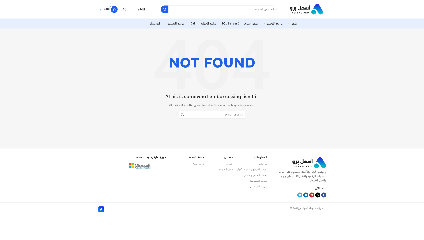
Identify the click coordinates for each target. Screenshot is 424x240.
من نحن (263, 163)
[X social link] (317, 195)
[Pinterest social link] (311, 195)
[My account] (124, 9)
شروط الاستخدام (258, 186)
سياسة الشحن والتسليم (255, 175)
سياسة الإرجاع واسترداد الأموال (251, 169)
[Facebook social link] (323, 195)
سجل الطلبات (226, 169)
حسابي (229, 163)
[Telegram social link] (299, 195)
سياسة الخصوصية (258, 180)
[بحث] (164, 9)
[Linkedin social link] (305, 195)
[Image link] (309, 162)
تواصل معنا (198, 163)
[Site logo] (306, 9)
